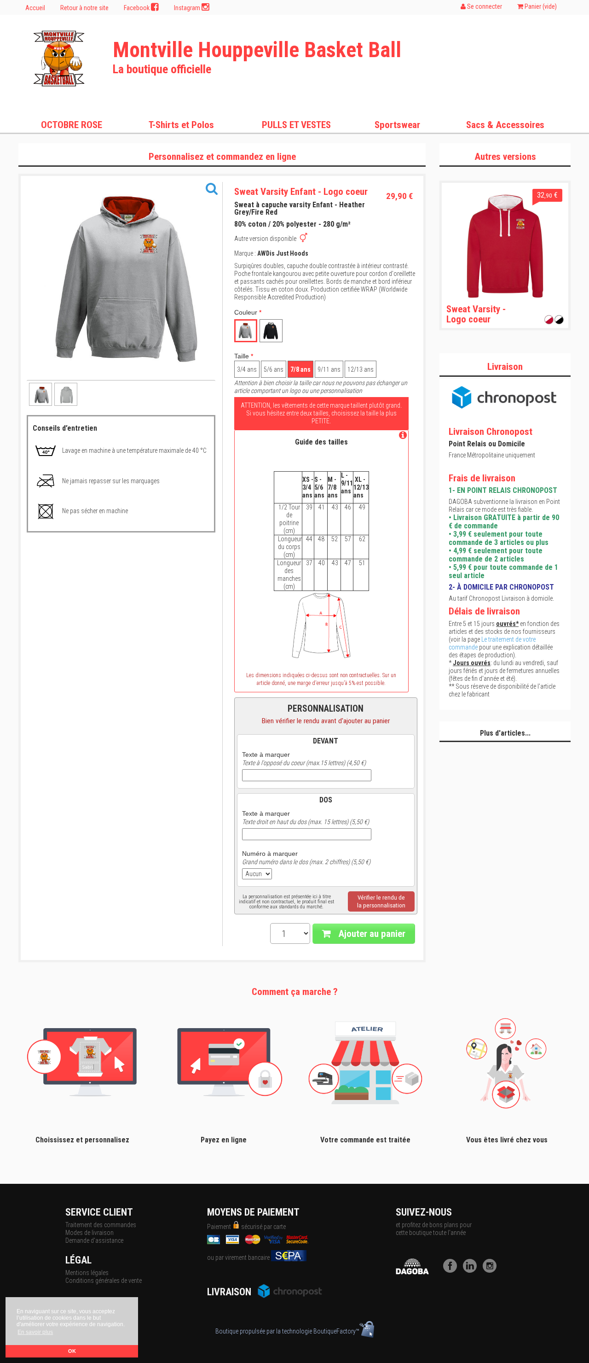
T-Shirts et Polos (181, 124)
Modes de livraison (89, 1232)
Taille (243, 356)
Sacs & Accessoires (505, 124)
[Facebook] (452, 1270)
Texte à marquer (266, 754)
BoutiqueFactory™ (336, 1331)
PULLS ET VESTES (296, 124)
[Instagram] (492, 1270)
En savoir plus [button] (35, 1332)
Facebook (137, 8)
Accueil (35, 8)
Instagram (188, 8)
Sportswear (397, 124)
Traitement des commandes (100, 1224)
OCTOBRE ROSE (71, 124)
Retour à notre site (84, 8)
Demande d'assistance (94, 1240)
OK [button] (72, 1351)
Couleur (247, 312)
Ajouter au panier (370, 933)
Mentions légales (87, 1272)
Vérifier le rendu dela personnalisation (381, 901)
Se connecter (484, 6)
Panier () (540, 6)
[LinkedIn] (472, 1270)
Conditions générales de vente (103, 1280)
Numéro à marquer (270, 853)
